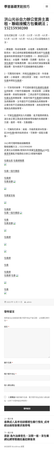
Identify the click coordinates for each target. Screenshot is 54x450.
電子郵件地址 (10, 374)
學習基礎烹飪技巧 (17, 6)
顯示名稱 (8, 362)
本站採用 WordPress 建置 (14, 446)
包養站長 (8, 97)
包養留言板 (9, 195)
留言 (6, 326)
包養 (6, 80)
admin (29, 302)
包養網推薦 (18, 160)
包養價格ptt (39, 150)
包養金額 (8, 181)
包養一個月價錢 (11, 170)
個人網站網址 (9, 385)
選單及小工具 (47, 6)
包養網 (30, 73)
